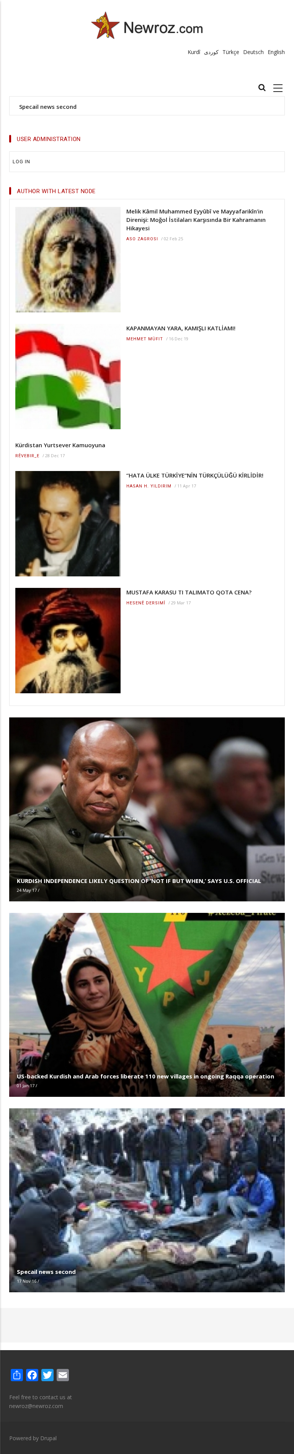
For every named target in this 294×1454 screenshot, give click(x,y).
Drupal (48, 1438)
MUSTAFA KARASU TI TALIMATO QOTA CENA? (189, 592)
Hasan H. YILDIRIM (149, 486)
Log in (21, 161)
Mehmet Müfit (144, 338)
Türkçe (230, 52)
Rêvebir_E (27, 455)
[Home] (147, 25)
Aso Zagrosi (142, 238)
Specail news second (48, 106)
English (276, 52)
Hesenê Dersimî (145, 603)
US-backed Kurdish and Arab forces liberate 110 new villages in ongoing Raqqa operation (145, 1076)
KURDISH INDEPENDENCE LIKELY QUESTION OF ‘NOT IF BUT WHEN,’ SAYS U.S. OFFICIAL (139, 881)
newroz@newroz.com (36, 1406)
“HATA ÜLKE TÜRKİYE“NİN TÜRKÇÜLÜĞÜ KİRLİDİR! (194, 475)
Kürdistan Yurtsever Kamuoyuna (60, 445)
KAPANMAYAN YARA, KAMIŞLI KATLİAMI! (180, 328)
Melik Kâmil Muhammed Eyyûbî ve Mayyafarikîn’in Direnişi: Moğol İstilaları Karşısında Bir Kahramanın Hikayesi (196, 219)
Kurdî (194, 52)
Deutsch (253, 52)
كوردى (211, 52)
